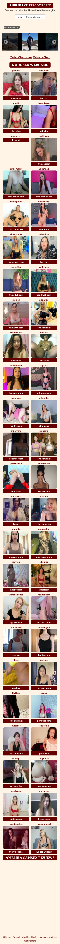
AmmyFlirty (16, 267)
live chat (44, 98)
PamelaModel (16, 594)
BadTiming (44, 136)
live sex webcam (44, 851)
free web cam (44, 786)
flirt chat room (44, 622)
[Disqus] (30, 898)
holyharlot (44, 758)
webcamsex (16, 818)
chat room (16, 491)
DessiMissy (44, 201)
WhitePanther (16, 234)
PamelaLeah (16, 463)
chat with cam (16, 327)
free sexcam (44, 163)
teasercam (44, 589)
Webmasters (30, 940)
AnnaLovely (16, 136)
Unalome (44, 496)
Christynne (16, 430)
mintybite (44, 398)
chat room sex (44, 524)
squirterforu (44, 463)
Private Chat (41, 57)
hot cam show (44, 687)
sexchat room (16, 458)
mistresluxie (16, 332)
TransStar (43, 660)
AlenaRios (43, 299)
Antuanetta (16, 496)
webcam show (16, 556)
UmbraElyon (44, 627)
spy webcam (16, 622)
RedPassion (44, 529)
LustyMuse (16, 398)
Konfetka (16, 529)
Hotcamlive (16, 627)
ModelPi (16, 758)
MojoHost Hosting (30, 937)
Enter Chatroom (21, 57)
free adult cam (16, 294)
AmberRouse (16, 365)
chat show (16, 131)
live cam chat (44, 327)
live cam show (16, 393)
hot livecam (16, 589)
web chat (43, 131)
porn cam (44, 753)
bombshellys (16, 823)
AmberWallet (16, 168)
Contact (16, 937)
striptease (44, 425)
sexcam (16, 655)
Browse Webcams (34, 16)
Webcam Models (47, 937)
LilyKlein (16, 692)
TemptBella (44, 725)
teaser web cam (16, 262)
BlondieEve (44, 103)
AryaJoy (44, 365)
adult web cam (44, 294)
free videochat (16, 851)
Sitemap (7, 937)
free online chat (16, 196)
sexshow (16, 687)
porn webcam (44, 720)
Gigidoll (16, 299)
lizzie (16, 660)
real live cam (16, 425)
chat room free (16, 229)
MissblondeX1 (44, 823)
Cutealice (16, 725)
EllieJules (43, 561)
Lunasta (44, 332)
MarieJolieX (44, 267)
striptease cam (44, 393)
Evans (44, 692)
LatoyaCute (44, 791)
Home (19, 16)
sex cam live (16, 786)
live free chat (44, 491)
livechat (16, 139)
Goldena (16, 70)
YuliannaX (44, 168)
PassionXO (44, 70)
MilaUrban (44, 234)
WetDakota (16, 791)
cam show (44, 360)
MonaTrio (43, 430)
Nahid (16, 103)
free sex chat (16, 720)
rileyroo (16, 561)
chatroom (16, 98)
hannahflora (44, 594)
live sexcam (44, 818)
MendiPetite (16, 201)
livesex (16, 524)
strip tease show (44, 556)
